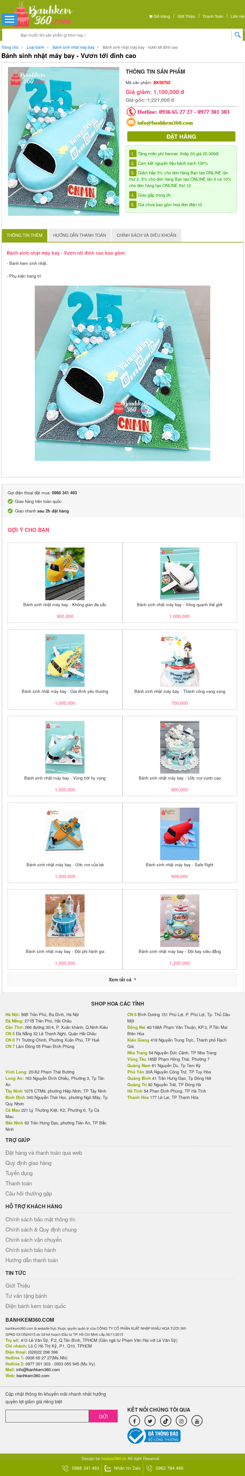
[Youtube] (197, 1420)
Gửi (103, 1416)
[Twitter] (150, 1420)
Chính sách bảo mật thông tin (40, 1219)
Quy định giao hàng (28, 1163)
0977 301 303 (214, 112)
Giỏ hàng (161, 16)
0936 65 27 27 (176, 112)
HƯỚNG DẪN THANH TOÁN (79, 235)
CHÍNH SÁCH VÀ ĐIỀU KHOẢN (146, 235)
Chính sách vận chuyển (33, 1239)
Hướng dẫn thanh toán (31, 1260)
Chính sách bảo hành (30, 1250)
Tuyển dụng (19, 1173)
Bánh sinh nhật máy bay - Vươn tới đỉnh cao (140, 47)
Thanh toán (213, 16)
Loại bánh (35, 47)
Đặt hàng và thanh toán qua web (43, 1152)
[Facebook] (134, 1420)
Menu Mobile (9, 19)
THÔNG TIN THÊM (24, 235)
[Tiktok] (165, 1420)
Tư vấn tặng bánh (26, 1295)
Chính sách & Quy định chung (41, 1229)
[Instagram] (181, 1420)
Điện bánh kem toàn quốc (35, 1306)
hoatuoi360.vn (113, 1458)
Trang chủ (10, 47)
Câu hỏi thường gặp (28, 1193)
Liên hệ (237, 16)
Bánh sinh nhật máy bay (73, 47)
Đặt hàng (181, 136)
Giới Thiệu (186, 16)
